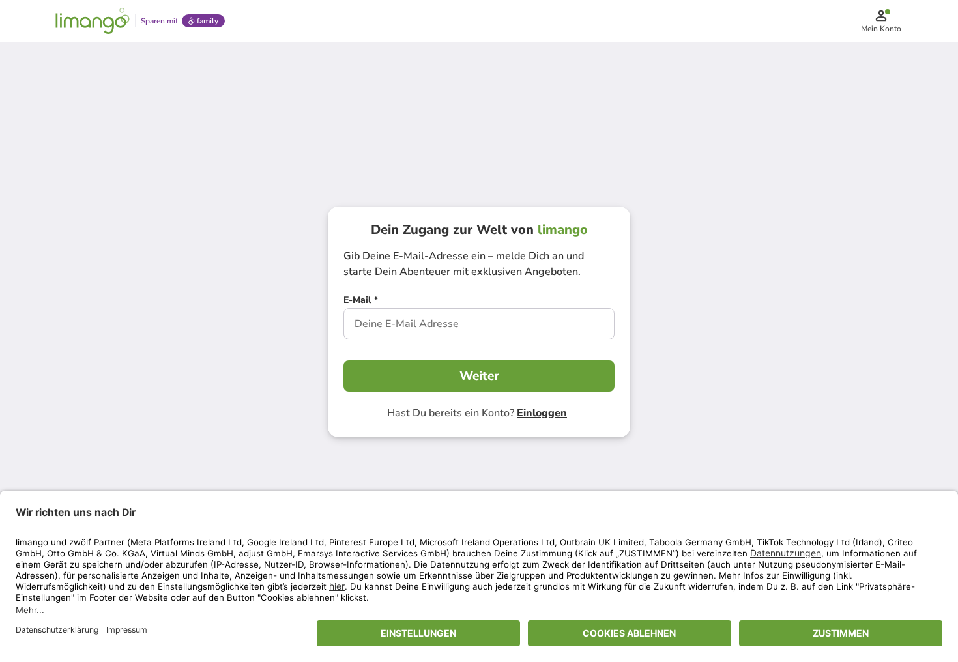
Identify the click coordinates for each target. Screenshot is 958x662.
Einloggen (542, 413)
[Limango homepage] (92, 20)
